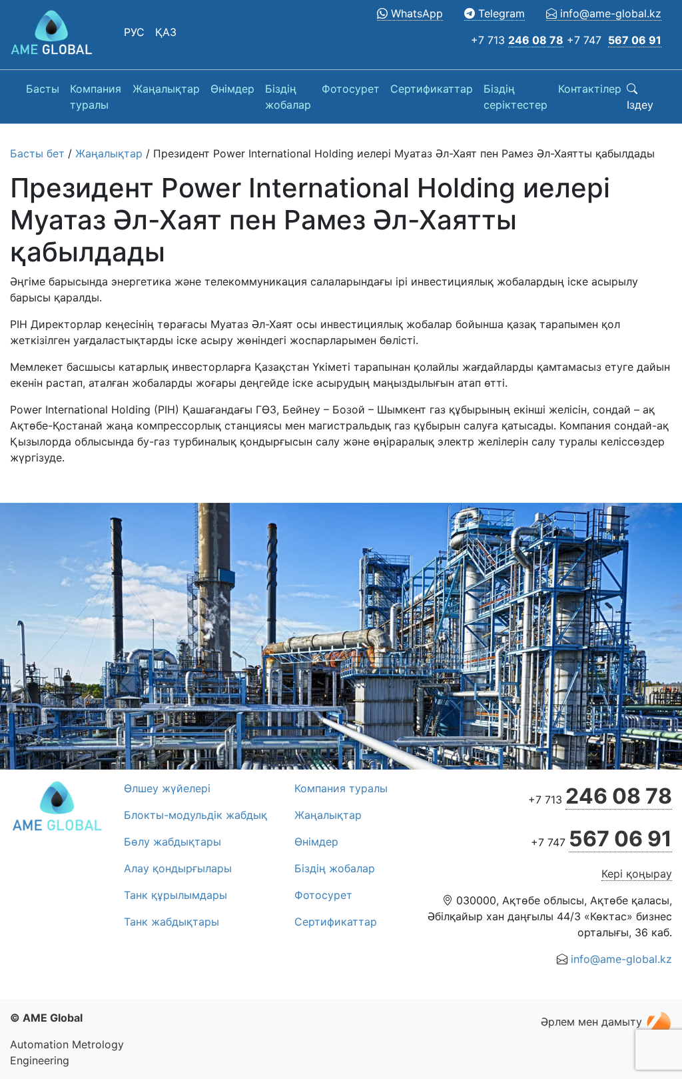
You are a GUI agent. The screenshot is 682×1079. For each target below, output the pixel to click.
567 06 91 (634, 40)
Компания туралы (95, 96)
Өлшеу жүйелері (167, 788)
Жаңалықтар (166, 88)
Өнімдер (232, 88)
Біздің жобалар (288, 96)
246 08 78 (535, 40)
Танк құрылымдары (175, 895)
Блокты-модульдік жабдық (195, 815)
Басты (42, 88)
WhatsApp (415, 13)
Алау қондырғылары (178, 868)
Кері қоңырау (636, 873)
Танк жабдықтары (171, 921)
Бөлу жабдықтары (172, 841)
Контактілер (589, 88)
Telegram (500, 13)
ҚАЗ (165, 32)
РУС (134, 32)
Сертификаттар (431, 88)
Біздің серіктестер (515, 96)
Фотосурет (351, 88)
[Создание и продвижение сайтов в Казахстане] (658, 1021)
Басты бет (37, 153)
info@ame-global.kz (609, 13)
